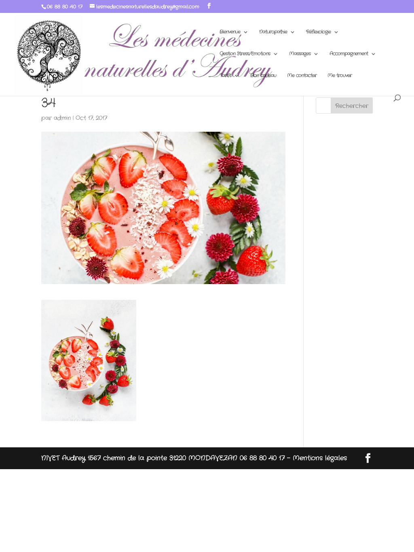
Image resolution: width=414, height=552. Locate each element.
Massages (299, 54)
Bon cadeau (263, 76)
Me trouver (339, 76)
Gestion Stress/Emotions (245, 54)
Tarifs (225, 76)
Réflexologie (318, 32)
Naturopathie (273, 32)
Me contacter (302, 76)
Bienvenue (230, 32)
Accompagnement (349, 54)
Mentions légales (320, 458)
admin (62, 118)
